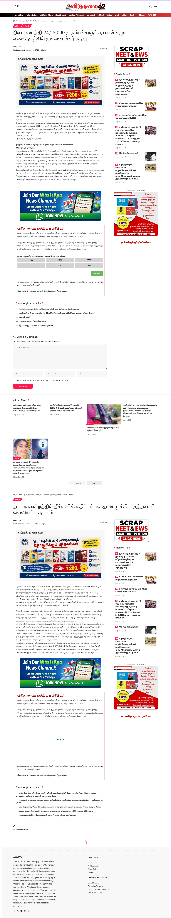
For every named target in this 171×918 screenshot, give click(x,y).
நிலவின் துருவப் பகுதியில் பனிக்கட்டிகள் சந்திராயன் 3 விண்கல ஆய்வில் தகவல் (49, 309)
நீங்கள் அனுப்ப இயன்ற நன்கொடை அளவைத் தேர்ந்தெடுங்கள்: (42, 256)
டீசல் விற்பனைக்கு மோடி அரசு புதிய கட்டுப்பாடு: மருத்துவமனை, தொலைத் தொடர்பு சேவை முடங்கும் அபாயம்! (60, 807)
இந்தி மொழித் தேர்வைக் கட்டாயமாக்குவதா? (36, 325)
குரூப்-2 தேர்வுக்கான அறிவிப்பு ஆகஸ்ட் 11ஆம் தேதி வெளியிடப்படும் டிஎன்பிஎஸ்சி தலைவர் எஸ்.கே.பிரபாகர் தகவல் (66, 408)
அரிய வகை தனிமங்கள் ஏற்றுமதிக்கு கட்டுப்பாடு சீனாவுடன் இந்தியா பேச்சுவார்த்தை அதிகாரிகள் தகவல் (27, 408)
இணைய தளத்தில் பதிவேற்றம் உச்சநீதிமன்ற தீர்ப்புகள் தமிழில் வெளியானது (47, 815)
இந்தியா (17, 26)
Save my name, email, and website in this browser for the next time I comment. (43, 380)
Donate (97, 273)
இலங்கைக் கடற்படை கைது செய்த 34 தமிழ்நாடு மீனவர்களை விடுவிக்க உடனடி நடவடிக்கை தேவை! (57, 313)
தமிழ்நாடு (26, 26)
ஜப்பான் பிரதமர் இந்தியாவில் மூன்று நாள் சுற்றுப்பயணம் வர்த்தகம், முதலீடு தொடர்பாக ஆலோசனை (56, 811)
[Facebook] (15, 6)
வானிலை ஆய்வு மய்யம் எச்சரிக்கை (32, 321)
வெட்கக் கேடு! (24, 317)
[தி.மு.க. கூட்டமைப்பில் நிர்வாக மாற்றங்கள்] (150, 106)
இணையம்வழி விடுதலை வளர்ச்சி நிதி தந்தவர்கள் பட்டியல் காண (42, 291)
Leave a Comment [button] (22, 829)
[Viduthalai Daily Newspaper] (85, 6)
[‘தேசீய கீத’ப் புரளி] (150, 156)
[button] (150, 6)
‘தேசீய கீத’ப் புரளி (128, 153)
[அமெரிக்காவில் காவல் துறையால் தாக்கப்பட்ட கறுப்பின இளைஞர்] (104, 414)
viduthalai (17, 47)
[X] (17, 6)
